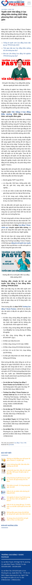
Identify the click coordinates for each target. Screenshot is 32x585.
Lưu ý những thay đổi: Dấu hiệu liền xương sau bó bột (18, 465)
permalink (11, 444)
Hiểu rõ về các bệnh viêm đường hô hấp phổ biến (18, 492)
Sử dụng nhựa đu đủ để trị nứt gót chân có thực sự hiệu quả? (17, 519)
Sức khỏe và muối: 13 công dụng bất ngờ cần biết (18, 486)
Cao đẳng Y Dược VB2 (7, 9)
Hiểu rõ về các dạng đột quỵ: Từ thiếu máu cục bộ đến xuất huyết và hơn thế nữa (19, 506)
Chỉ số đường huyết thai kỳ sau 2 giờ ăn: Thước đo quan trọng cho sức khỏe (18, 479)
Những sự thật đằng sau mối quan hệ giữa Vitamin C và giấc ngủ (18, 459)
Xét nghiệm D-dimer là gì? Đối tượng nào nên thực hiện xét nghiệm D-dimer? (18, 498)
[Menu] (29, 3)
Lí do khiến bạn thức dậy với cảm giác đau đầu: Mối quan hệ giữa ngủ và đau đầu (19, 471)
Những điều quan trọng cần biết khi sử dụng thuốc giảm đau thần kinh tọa (18, 513)
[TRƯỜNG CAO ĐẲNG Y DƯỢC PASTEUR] (13, 3)
